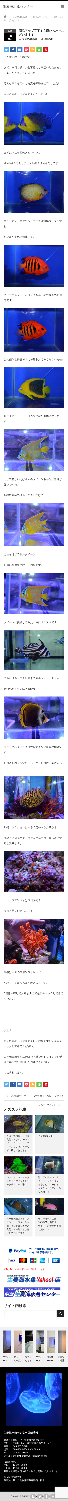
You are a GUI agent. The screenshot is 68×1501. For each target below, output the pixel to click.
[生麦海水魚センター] (18, 7)
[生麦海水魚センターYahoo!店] (34, 1286)
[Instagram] (53, 1496)
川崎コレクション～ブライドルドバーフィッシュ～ (49, 1097)
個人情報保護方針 (13, 1477)
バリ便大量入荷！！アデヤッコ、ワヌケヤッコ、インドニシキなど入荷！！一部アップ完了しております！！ (18, 1226)
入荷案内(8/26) (45, 1136)
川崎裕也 (48, 39)
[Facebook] (46, 1496)
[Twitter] (39, 1496)
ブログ (25, 39)
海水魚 (33, 39)
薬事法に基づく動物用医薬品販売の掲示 (24, 1480)
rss (33, 1496)
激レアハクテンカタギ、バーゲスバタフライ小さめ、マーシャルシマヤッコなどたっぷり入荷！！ (49, 1184)
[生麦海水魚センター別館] (32, 1296)
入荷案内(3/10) (18, 1095)
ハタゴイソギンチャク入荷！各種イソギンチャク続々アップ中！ (18, 1181)
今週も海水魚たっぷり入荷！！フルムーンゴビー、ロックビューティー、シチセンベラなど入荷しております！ (18, 1143)
